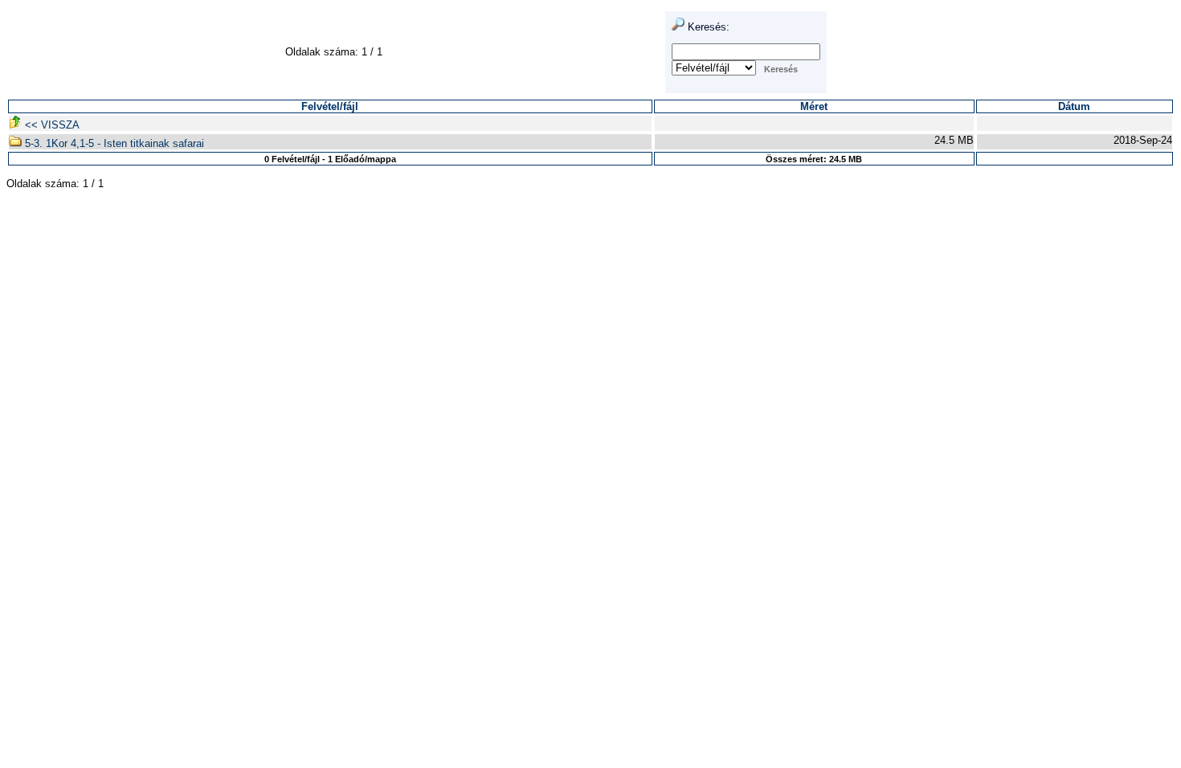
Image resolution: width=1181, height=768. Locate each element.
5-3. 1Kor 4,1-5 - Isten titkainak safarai (113, 143)
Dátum (1074, 106)
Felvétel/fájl (329, 106)
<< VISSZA (51, 125)
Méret (814, 106)
